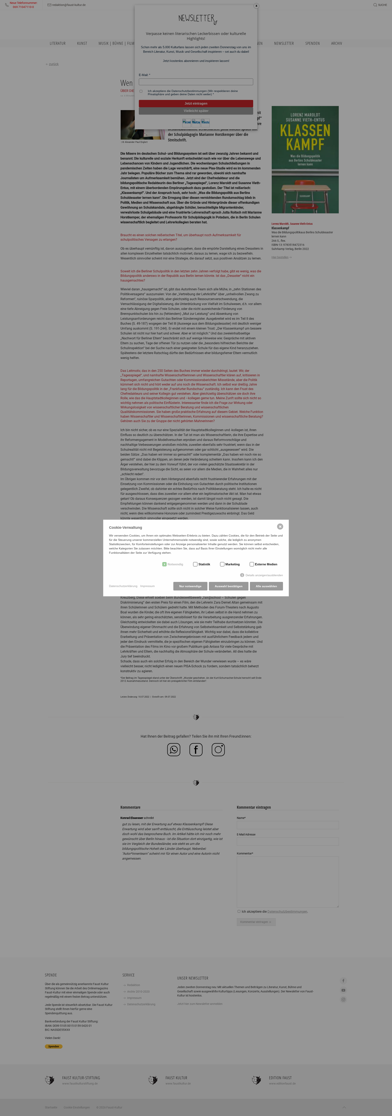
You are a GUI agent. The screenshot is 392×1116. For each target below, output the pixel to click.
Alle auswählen (266, 586)
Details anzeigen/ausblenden (264, 575)
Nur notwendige (190, 586)
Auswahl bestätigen (229, 586)
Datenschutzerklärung (123, 586)
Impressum (147, 586)
